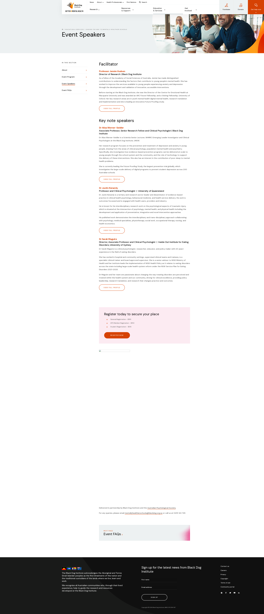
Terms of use (225, 583)
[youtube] (234, 593)
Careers (224, 570)
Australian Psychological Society (161, 508)
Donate (241, 9)
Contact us (225, 566)
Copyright (224, 579)
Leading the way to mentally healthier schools (106, 29)
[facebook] (226, 593)
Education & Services (74, 29)
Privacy (223, 574)
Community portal (227, 587)
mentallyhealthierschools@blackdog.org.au (143, 513)
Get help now (256, 9)
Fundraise (226, 9)
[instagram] (221, 593)
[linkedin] (239, 593)
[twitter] (230, 593)
